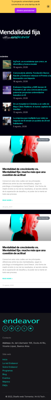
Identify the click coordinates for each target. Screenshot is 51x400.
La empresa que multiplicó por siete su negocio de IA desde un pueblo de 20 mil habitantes (31, 121)
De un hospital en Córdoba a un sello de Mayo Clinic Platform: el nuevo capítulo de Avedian (32, 106)
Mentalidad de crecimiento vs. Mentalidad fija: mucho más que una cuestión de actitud (23, 171)
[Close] (48, 6)
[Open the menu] (5, 36)
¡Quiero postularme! (25, 10)
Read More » (7, 200)
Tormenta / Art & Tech (34, 396)
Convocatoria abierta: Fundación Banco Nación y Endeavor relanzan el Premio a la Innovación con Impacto (32, 75)
